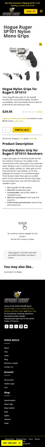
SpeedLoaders (9, 400)
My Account (9, 380)
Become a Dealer (11, 363)
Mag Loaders (9, 408)
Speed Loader (9, 308)
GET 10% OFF (10, 443)
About (6, 348)
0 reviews (39, 112)
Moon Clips (31, 311)
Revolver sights (18, 311)
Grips (21, 138)
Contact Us (8, 367)
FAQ (6, 352)
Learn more (18, 121)
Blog (6, 359)
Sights (6, 415)
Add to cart (22, 129)
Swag (6, 423)
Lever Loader (21, 308)
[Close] (20, 443)
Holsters (7, 419)
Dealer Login (9, 383)
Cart (6, 387)
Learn (6, 355)
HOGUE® (32, 138)
